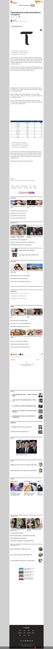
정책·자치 (20, 632)
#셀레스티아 (20, 187)
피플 (20, 635)
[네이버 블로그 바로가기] (32, 641)
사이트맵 (30, 644)
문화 (24, 632)
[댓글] (19, 17)
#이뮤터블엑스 (26, 187)
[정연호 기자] (11, 21)
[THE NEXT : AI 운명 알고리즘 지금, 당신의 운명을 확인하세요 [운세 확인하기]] (26, 192)
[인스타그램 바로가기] (28, 641)
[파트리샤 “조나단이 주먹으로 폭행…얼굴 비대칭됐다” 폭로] (41, 555)
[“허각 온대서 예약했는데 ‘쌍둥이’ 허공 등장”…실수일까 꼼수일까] (41, 561)
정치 (20, 630)
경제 (11, 10)
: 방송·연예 (13, 516)
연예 (28, 635)
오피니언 (11, 461)
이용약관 (22, 644)
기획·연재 (11, 479)
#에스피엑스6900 (14, 187)
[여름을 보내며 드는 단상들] (41, 471)
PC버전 (33, 644)
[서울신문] (13, 2)
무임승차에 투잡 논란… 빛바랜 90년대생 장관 (19, 142)
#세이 (31, 187)
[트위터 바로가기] (23, 641)
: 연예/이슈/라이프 (14, 545)
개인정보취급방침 (26, 644)
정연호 (14, 20)
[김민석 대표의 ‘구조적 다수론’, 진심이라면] (41, 465)
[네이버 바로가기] (30, 641)
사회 (24, 630)
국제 (33, 630)
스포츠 (24, 635)
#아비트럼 (35, 187)
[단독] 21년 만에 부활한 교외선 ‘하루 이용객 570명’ (20, 144)
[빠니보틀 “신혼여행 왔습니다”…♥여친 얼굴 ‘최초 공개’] (41, 549)
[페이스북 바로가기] (21, 641)
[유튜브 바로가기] (25, 641)
